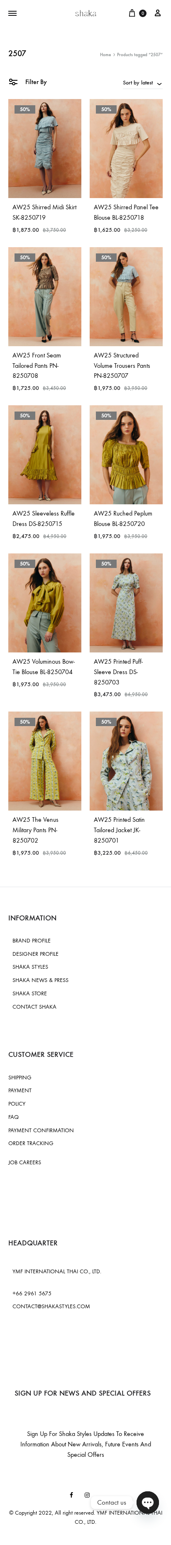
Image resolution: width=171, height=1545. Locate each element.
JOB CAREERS (24, 1162)
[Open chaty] (148, 1502)
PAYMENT (20, 1090)
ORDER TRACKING (31, 1143)
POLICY (16, 1103)
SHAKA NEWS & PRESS (40, 980)
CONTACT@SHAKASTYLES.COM (51, 1306)
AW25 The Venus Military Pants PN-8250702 (35, 830)
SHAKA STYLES (30, 966)
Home (105, 54)
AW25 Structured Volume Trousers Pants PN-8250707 (122, 365)
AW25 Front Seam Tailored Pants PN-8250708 (36, 365)
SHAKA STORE (29, 993)
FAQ (13, 1117)
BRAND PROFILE (31, 940)
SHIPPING (20, 1077)
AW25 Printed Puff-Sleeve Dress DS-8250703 (118, 671)
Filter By (35, 82)
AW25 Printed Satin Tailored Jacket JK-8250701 (119, 830)
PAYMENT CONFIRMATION (41, 1130)
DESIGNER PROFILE (35, 953)
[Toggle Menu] (12, 13)
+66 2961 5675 (31, 1293)
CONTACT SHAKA (34, 1006)
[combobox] (143, 82)
